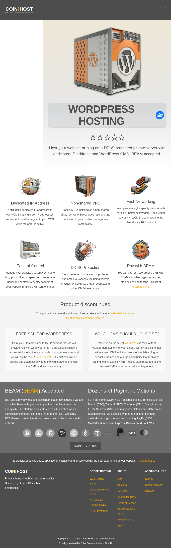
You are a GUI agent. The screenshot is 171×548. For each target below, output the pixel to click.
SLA (119, 525)
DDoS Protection (99, 510)
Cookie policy (147, 460)
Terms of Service (126, 502)
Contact (149, 490)
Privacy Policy (125, 519)
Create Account (153, 484)
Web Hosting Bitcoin (97, 481)
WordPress (131, 343)
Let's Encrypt (43, 357)
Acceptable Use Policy (126, 511)
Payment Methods (85, 446)
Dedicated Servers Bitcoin (100, 492)
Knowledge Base (126, 496)
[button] (163, 10)
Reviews (122, 490)
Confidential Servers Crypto (98, 502)
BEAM (30, 391)
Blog (119, 478)
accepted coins (140, 286)
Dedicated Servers (121, 313)
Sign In (149, 478)
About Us (122, 484)
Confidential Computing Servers (85, 318)
